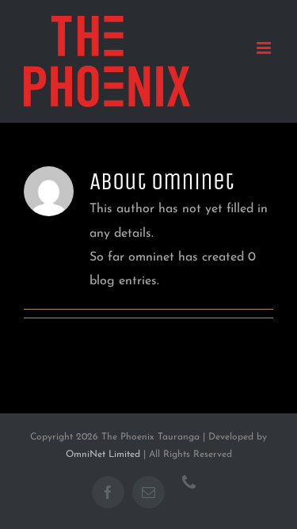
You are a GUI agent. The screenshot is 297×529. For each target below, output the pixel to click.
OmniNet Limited (103, 454)
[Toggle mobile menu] (265, 48)
